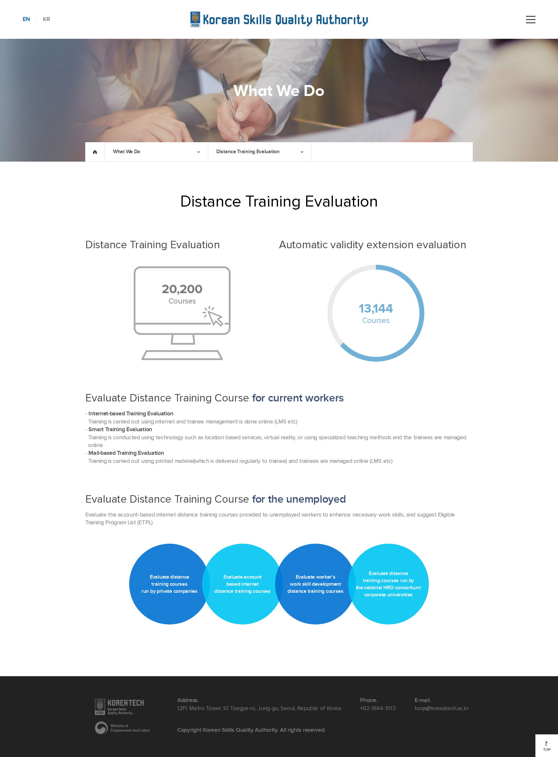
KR (46, 19)
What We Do (126, 151)
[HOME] (95, 151)
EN (26, 19)
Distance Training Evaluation (248, 151)
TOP (547, 749)
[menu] (530, 19)
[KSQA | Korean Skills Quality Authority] (279, 19)
